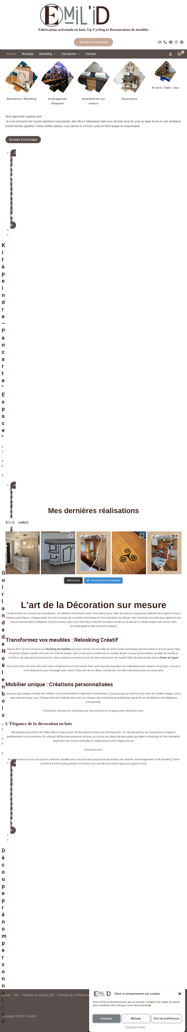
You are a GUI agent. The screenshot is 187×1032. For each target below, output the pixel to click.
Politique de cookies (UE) (38, 995)
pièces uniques (133, 599)
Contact (90, 54)
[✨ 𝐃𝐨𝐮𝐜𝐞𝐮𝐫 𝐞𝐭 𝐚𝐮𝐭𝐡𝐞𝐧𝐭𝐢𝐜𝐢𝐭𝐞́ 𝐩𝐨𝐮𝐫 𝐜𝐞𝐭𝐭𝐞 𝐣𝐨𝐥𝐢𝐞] (93, 538)
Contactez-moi (112, 656)
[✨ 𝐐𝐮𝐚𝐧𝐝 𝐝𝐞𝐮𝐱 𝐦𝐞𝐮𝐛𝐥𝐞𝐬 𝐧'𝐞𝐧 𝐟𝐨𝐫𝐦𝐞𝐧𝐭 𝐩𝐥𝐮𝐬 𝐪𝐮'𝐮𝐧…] (58, 538)
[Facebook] (170, 42)
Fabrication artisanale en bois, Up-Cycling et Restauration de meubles (93, 30)
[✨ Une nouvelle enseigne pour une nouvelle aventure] (22, 538)
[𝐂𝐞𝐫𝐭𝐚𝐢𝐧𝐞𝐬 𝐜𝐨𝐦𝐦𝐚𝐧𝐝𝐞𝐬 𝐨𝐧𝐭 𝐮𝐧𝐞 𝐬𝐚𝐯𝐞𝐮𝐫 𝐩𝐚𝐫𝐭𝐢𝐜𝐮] (129, 538)
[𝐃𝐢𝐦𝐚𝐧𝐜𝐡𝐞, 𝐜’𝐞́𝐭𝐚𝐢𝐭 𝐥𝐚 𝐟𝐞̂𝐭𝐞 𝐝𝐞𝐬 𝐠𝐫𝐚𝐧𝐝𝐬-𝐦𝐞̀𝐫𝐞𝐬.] (164, 538)
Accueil (11, 54)
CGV (16, 995)
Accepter (106, 1018)
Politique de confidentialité (74, 995)
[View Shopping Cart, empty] (179, 53)
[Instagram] (176, 42)
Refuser (136, 1018)
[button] (180, 994)
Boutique (27, 54)
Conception (68, 54)
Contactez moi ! (93, 735)
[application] (54, 54)
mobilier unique (164, 679)
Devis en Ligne (169, 643)
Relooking (45, 54)
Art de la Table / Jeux (165, 87)
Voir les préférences (167, 1018)
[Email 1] (159, 42)
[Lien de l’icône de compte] (170, 54)
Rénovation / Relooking (21, 98)
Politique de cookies (135, 1027)
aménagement (145, 745)
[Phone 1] (165, 42)
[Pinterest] (181, 42)
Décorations (129, 98)
